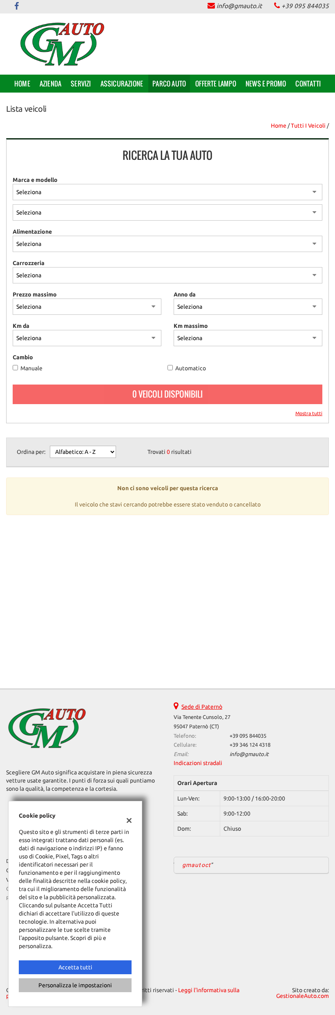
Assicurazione (121, 83)
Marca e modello (35, 180)
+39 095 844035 (305, 5)
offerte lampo (215, 83)
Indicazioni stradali (198, 763)
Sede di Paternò (201, 706)
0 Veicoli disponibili (167, 394)
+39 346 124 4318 (250, 745)
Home (22, 83)
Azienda (50, 83)
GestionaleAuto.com (302, 996)
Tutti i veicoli (308, 125)
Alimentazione (32, 231)
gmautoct (196, 865)
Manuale (31, 368)
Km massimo (191, 326)
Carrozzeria (29, 263)
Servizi (81, 83)
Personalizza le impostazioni (75, 985)
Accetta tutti (75, 967)
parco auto (169, 83)
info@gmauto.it (239, 5)
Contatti (308, 83)
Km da (21, 326)
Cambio (23, 357)
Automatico (190, 368)
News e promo (266, 83)
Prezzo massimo (35, 294)
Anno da (185, 294)
